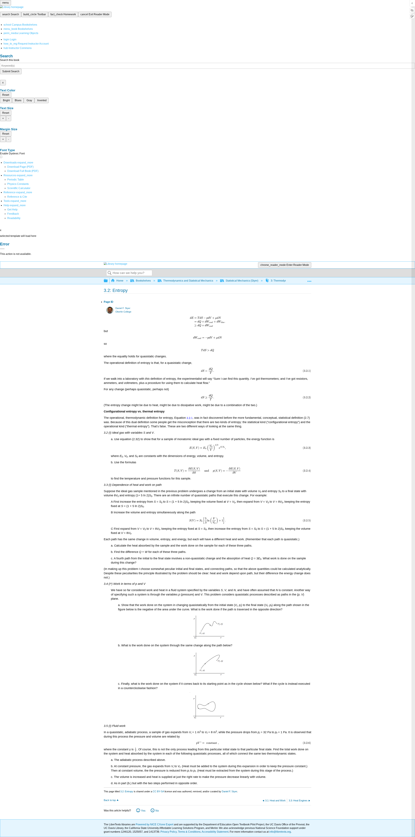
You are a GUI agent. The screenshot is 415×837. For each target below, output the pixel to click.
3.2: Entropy (126, 791)
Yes (143, 810)
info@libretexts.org (280, 831)
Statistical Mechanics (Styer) (242, 280)
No (157, 810)
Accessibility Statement (215, 831)
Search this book (9, 60)
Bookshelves (143, 280)
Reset (5, 94)
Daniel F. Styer (122, 308)
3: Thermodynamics (282, 280)
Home (120, 280)
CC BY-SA (159, 791)
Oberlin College (123, 312)
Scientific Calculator (18, 188)
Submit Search (10, 71)
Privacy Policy (168, 831)
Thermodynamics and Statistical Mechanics (188, 280)
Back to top (110, 800)
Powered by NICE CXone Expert (155, 824)
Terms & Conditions (189, 831)
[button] (13, 213)
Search (109, 273)
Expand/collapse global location (309, 279)
